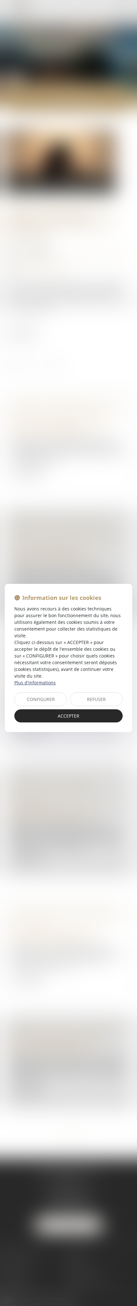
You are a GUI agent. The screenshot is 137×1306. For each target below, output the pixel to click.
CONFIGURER (41, 699)
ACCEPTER (68, 716)
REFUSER (96, 699)
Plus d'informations (35, 683)
